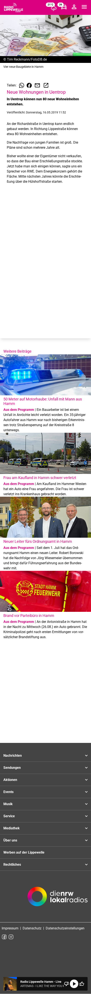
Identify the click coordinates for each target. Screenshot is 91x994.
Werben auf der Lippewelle (23, 852)
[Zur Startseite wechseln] (13, 8)
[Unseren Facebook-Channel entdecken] (4, 936)
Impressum (10, 928)
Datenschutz (32, 928)
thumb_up (81, 983)
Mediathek (11, 828)
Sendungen (12, 768)
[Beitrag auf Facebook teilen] (29, 85)
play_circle (74, 984)
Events (8, 792)
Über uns (10, 840)
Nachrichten (12, 756)
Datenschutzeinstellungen (65, 928)
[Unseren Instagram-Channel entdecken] (11, 936)
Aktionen (10, 780)
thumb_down (66, 983)
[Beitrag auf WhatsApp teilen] (21, 85)
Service (9, 816)
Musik (8, 804)
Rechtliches (12, 865)
